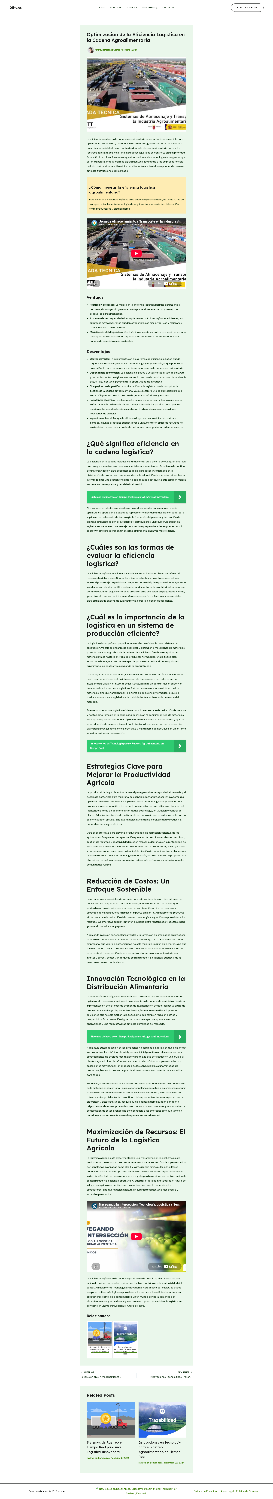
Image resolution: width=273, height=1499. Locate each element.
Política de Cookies (247, 1491)
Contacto (168, 7)
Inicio (102, 7)
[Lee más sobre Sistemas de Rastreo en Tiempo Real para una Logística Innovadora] (111, 1420)
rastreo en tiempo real (98, 1458)
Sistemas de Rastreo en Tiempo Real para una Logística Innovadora (105, 1447)
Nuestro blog (150, 7)
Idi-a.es (15, 7)
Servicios (132, 7)
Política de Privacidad (206, 1491)
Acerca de (116, 7)
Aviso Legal (227, 1491)
